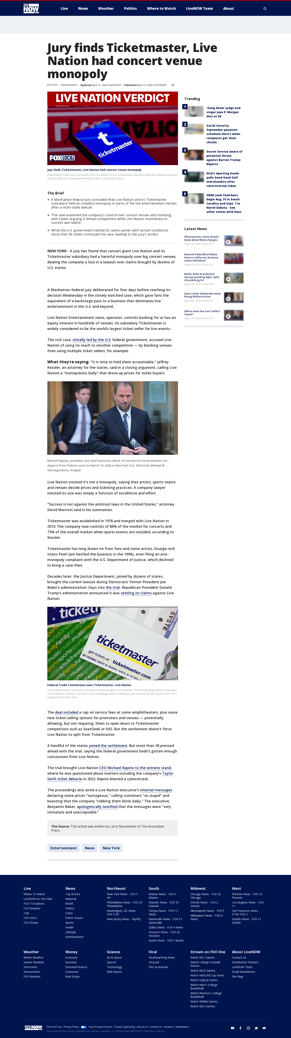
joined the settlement (108, 745)
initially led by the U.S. (92, 339)
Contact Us (239, 957)
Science (113, 951)
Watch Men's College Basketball (203, 986)
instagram (248, 1028)
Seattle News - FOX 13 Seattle (246, 920)
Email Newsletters (243, 972)
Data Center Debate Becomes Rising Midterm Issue (202, 295)
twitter (256, 1028)
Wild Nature (114, 972)
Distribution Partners (245, 962)
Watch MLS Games (202, 1006)
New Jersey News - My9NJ (124, 919)
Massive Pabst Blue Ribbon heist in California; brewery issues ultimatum (201, 257)
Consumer (72, 972)
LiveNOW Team (242, 967)
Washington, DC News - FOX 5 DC (122, 912)
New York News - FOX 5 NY (122, 895)
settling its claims (136, 593)
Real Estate (72, 976)
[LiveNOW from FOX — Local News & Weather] (37, 8)
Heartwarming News (162, 957)
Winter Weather (34, 957)
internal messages (156, 790)
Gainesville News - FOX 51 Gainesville (165, 920)
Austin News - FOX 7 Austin (166, 940)
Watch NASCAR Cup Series (207, 975)
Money (71, 951)
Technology (114, 967)
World (69, 903)
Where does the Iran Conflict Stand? (202, 312)
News (90, 848)
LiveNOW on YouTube (38, 899)
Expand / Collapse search (265, 8)
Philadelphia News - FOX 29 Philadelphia (124, 904)
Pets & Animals (158, 967)
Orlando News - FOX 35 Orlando (164, 904)
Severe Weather (34, 962)
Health (69, 927)
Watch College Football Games (205, 964)
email (264, 1028)
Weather (31, 951)
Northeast (116, 888)
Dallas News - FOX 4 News (166, 927)
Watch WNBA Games (204, 1001)
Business (71, 962)
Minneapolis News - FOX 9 (207, 911)
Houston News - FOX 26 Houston (164, 934)
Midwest (198, 888)
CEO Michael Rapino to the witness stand (135, 767)
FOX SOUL (30, 918)
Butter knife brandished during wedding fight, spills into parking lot (201, 277)
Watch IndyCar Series (204, 980)
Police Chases (74, 918)
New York (111, 848)
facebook (240, 1028)
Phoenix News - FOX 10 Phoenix (247, 895)
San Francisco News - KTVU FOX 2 (246, 912)
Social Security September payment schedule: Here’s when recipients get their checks (223, 134)
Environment (32, 972)
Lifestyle (70, 932)
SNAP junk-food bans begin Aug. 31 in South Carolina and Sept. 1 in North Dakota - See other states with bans (224, 203)
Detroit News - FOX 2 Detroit (204, 904)
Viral (153, 951)
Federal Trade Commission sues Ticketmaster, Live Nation (89, 685)
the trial (113, 587)
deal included (66, 712)
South (154, 888)
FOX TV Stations (34, 903)
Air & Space (114, 957)
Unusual (154, 962)
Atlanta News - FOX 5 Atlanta (162, 895)
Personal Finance (76, 967)
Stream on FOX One (207, 951)
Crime (69, 913)
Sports (69, 922)
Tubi (26, 913)
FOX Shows (31, 922)
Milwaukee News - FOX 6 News (206, 917)
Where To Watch (34, 894)
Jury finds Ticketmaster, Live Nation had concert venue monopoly (94, 170)
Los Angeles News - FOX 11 (248, 904)
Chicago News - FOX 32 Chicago (205, 895)
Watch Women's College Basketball (206, 995)
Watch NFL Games (202, 957)
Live (27, 888)
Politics (69, 908)
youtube (232, 1028)
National (70, 899)
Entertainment (69, 85)
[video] (234, 240)
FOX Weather (32, 908)
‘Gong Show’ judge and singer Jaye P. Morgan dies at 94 (223, 112)
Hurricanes (30, 967)
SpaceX (111, 962)
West (236, 888)
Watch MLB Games (202, 970)
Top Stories (72, 894)
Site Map (237, 976)
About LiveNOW (246, 951)
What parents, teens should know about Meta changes (201, 238)
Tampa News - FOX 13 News (163, 912)
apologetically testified (97, 806)
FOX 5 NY (52, 85)
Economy (71, 957)
